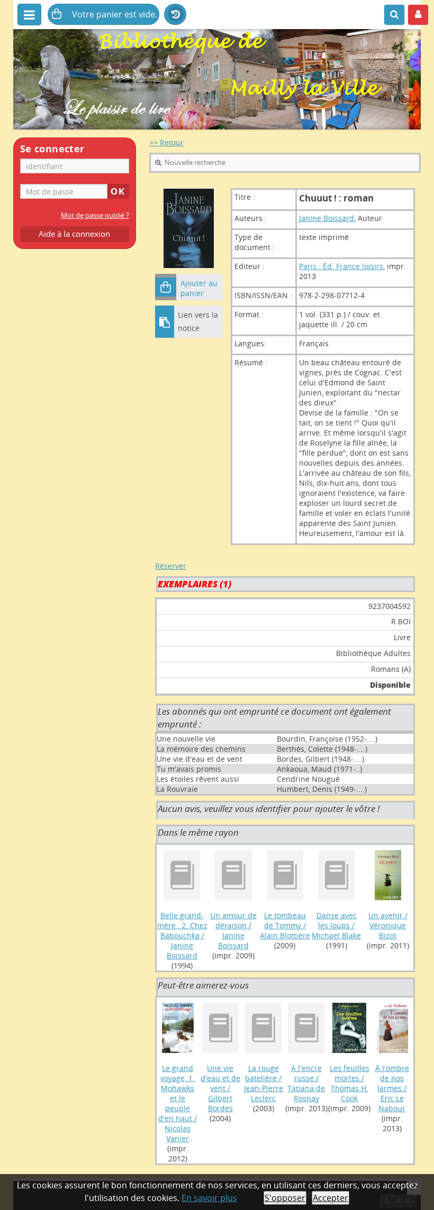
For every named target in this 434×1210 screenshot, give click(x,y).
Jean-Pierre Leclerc (263, 1093)
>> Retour (166, 142)
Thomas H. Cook (349, 1093)
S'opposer (285, 1198)
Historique (175, 14)
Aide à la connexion (74, 233)
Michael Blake (336, 935)
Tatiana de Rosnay (306, 1093)
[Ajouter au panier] (165, 287)
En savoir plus (209, 1198)
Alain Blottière (285, 935)
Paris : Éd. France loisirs (341, 266)
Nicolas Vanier (178, 1133)
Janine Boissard (326, 218)
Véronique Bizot (387, 930)
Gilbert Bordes (220, 1103)
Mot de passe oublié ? (95, 215)
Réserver (170, 566)
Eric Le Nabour (391, 1103)
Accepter (330, 1198)
